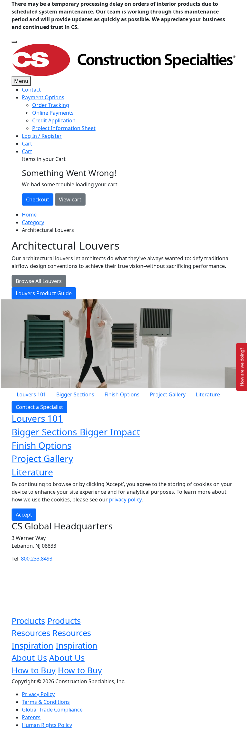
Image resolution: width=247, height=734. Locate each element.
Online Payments (53, 112)
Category (33, 222)
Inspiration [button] (32, 645)
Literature (208, 394)
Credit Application (54, 120)
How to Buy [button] (34, 670)
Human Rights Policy (47, 725)
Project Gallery (168, 394)
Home (29, 214)
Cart (27, 143)
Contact (31, 89)
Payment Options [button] (43, 97)
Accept (24, 514)
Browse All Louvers (39, 281)
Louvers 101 (31, 394)
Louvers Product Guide (44, 293)
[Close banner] (14, 42)
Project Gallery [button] (42, 458)
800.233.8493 (36, 558)
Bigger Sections (75, 394)
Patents (31, 717)
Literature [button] (32, 472)
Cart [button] (27, 151)
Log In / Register (42, 135)
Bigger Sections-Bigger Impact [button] (76, 432)
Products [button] (28, 620)
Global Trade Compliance (52, 709)
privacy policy (125, 499)
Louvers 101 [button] (37, 418)
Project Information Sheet (64, 128)
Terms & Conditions (46, 701)
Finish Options (122, 394)
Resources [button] (31, 632)
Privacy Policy (38, 694)
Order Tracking (50, 105)
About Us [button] (29, 657)
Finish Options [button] (41, 445)
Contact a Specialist (39, 407)
